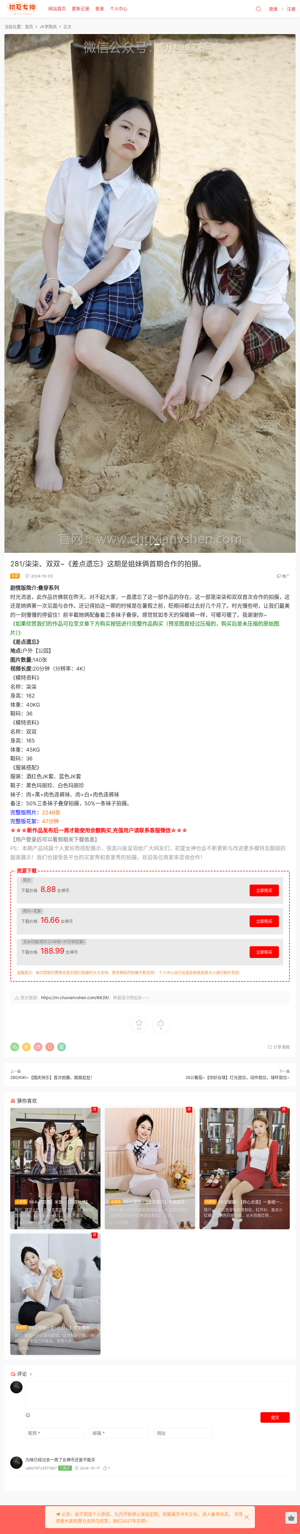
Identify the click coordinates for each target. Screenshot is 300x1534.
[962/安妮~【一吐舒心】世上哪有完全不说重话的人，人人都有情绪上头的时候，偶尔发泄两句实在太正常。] (55, 1277)
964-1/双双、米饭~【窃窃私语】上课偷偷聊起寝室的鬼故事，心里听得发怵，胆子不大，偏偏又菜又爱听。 (54, 1202)
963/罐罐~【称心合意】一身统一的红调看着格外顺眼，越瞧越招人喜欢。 (244, 1202)
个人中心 (118, 8)
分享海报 (281, 1046)
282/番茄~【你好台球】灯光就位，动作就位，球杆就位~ (237, 1077)
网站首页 (57, 8)
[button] (137, 544)
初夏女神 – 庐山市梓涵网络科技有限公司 (22, 9)
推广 (286, 576)
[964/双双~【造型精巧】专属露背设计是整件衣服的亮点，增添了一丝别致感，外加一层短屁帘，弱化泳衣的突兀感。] (150, 1151)
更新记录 (80, 8)
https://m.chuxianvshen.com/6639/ (75, 997)
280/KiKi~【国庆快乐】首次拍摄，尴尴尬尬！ (52, 1077)
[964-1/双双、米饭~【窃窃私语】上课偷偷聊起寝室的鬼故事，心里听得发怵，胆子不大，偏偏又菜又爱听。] (55, 1151)
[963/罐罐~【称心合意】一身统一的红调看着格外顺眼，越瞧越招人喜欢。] (245, 1151)
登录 (99, 8)
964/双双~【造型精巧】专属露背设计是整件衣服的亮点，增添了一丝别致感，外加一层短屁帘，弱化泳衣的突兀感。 (149, 1202)
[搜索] (258, 9)
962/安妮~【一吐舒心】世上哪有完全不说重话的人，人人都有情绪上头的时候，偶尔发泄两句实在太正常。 (54, 1328)
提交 (275, 1417)
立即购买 (264, 890)
